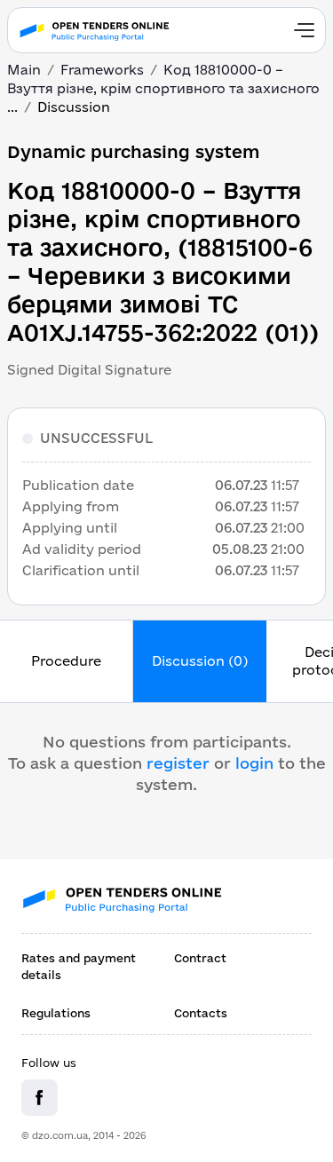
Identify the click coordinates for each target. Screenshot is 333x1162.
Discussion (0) (200, 660)
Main (24, 69)
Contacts (200, 1013)
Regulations (56, 1013)
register (178, 763)
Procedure (66, 660)
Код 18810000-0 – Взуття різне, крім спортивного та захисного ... (163, 88)
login (254, 763)
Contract (200, 958)
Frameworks (102, 69)
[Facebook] (39, 1097)
